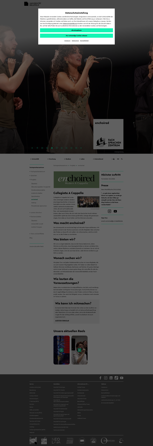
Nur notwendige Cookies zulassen (76, 36)
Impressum (67, 41)
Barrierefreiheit (84, 41)
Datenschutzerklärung (70, 23)
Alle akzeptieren (76, 30)
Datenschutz (75, 41)
